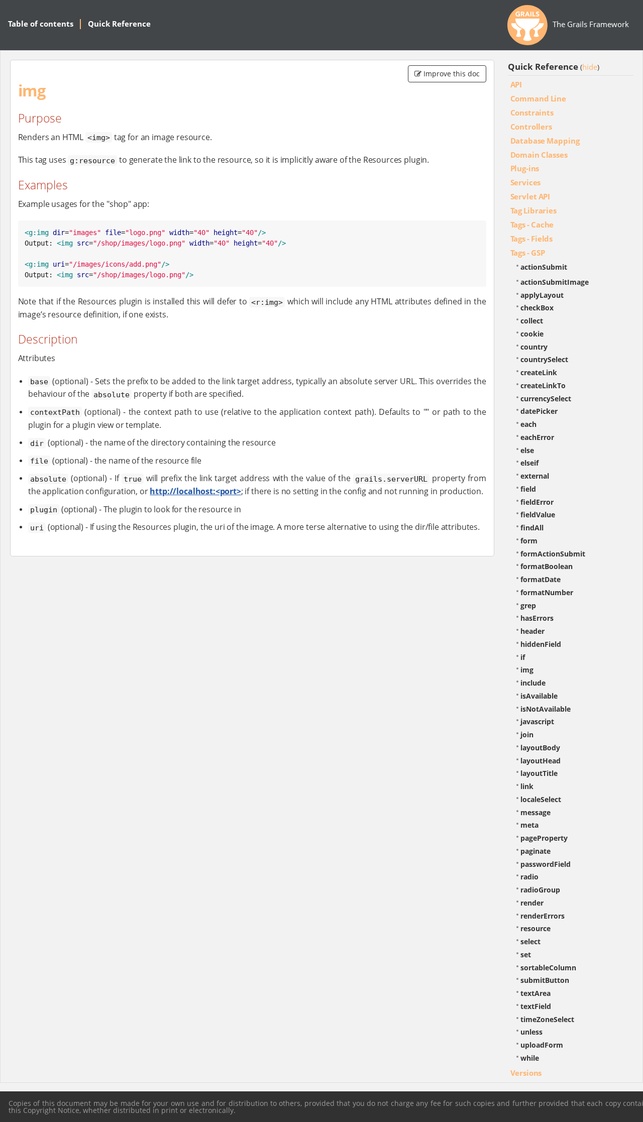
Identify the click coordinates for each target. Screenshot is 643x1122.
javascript (537, 721)
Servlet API (530, 196)
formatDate (540, 579)
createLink (538, 372)
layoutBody (540, 747)
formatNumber (546, 592)
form (529, 540)
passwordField (545, 864)
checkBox (537, 307)
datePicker (539, 411)
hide (589, 67)
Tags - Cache (532, 224)
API (516, 84)
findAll (532, 527)
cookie (532, 334)
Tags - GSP (527, 253)
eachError (537, 437)
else (527, 450)
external (534, 476)
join (526, 734)
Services (525, 182)
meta (529, 825)
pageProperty (544, 838)
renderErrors (542, 916)
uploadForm (541, 1045)
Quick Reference (119, 24)
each (528, 424)
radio (529, 876)
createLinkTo (543, 385)
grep (528, 605)
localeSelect (540, 799)
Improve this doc (450, 73)
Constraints (532, 112)
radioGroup (540, 889)
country (534, 347)
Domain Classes (539, 155)
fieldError (537, 502)
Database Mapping (545, 141)
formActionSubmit (552, 553)
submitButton (544, 980)
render (532, 903)
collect (531, 320)
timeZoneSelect (547, 1019)
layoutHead (540, 760)
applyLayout (542, 295)
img (526, 670)
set (525, 954)
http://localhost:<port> (195, 491)
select (530, 941)
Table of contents (40, 24)
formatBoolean (546, 566)
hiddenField (540, 644)
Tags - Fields (531, 239)
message (535, 812)
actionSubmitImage (554, 282)
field (528, 489)
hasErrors (537, 618)
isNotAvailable (545, 709)
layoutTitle (539, 773)
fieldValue (537, 514)
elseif (529, 463)
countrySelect (544, 359)
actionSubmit (543, 267)
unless (531, 1032)
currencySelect (545, 398)
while (529, 1058)
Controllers (531, 127)
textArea (535, 993)
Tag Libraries (533, 210)
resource (535, 928)
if (522, 657)
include (533, 683)
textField (535, 1006)
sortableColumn (548, 967)
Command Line (538, 98)
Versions (526, 1073)
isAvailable (539, 696)
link (526, 786)
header (532, 631)
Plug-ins (525, 168)
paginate (535, 851)
